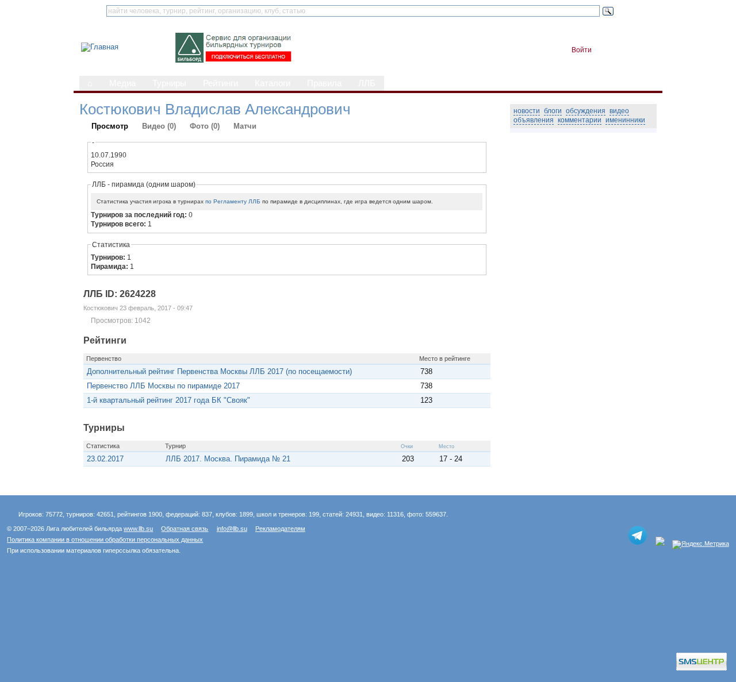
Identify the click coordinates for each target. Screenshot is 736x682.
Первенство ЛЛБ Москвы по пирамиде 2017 (163, 386)
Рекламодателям (280, 528)
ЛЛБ (366, 83)
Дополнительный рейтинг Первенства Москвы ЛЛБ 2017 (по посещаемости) (219, 371)
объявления (533, 120)
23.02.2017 (105, 458)
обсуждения (585, 111)
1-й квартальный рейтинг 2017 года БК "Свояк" (168, 400)
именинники (625, 120)
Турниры (169, 83)
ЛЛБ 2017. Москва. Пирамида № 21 (228, 458)
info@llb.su (232, 528)
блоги (553, 111)
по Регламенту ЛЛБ (232, 201)
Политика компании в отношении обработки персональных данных (105, 539)
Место (446, 446)
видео (619, 111)
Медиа (122, 83)
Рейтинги (220, 83)
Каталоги (272, 83)
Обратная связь (184, 528)
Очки (407, 446)
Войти (582, 50)
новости (526, 111)
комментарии (579, 120)
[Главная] (99, 47)
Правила (324, 83)
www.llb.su (138, 528)
